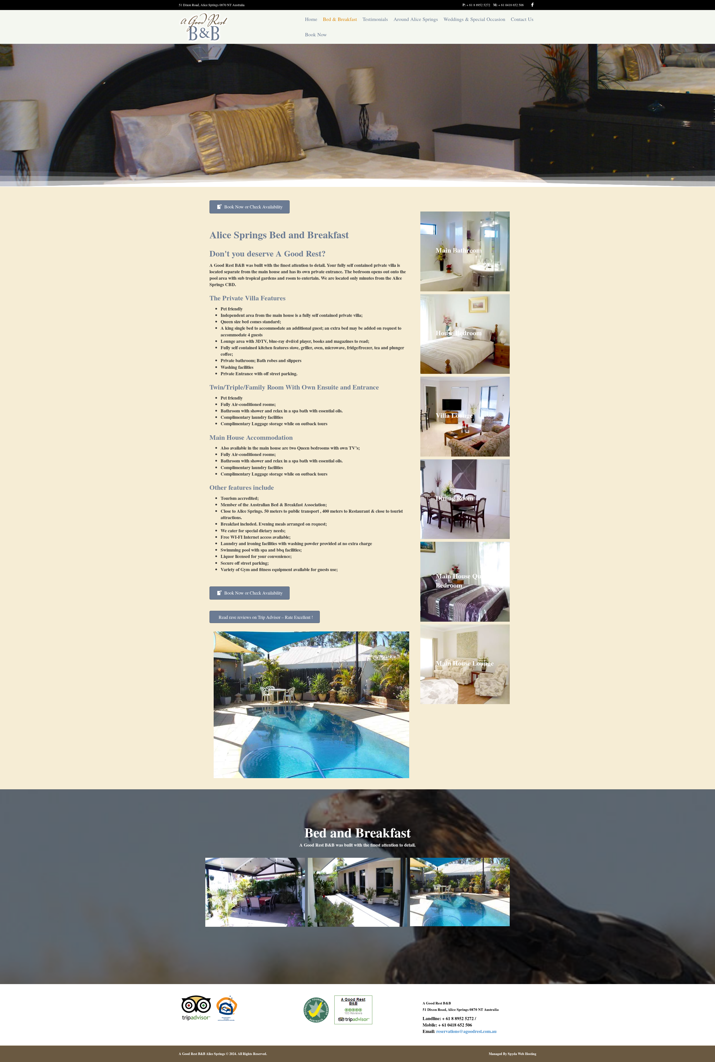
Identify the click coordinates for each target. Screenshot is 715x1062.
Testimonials (375, 19)
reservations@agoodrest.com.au (466, 1031)
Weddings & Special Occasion (474, 19)
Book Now (316, 34)
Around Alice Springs (416, 19)
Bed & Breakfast (340, 19)
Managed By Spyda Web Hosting (512, 1053)
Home (311, 19)
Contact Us (522, 19)
